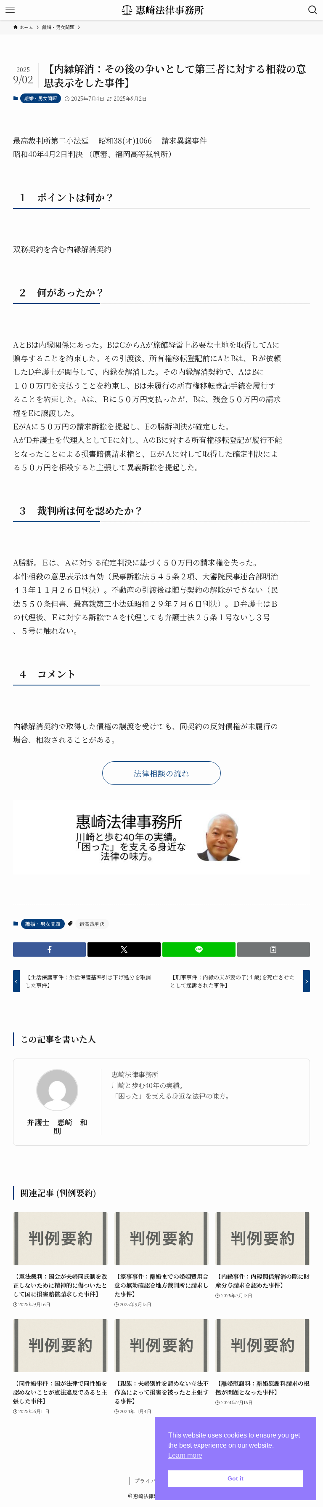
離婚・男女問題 (40, 98)
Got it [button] (236, 1478)
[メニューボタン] (10, 10)
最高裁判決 (92, 923)
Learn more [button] (185, 1455)
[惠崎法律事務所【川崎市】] (162, 10)
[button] (49, 949)
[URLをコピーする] (273, 949)
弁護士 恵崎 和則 (57, 1126)
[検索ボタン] (313, 10)
